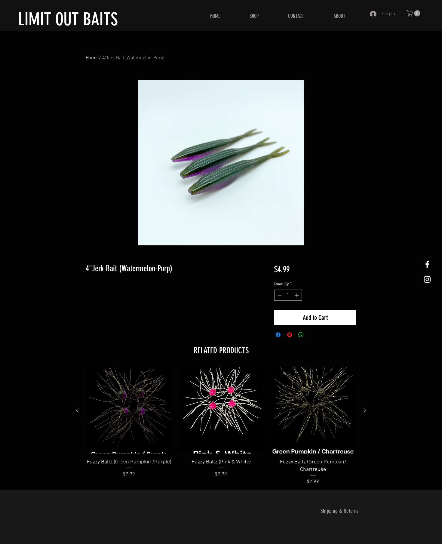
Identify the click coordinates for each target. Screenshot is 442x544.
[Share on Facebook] (278, 334)
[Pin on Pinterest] (289, 334)
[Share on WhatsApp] (301, 334)
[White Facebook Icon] (427, 264)
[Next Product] (364, 410)
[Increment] (297, 295)
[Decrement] (279, 295)
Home (92, 58)
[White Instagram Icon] (427, 279)
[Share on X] (312, 334)
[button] (414, 13)
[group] (221, 426)
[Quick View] (129, 410)
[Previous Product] (77, 410)
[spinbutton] (288, 295)
